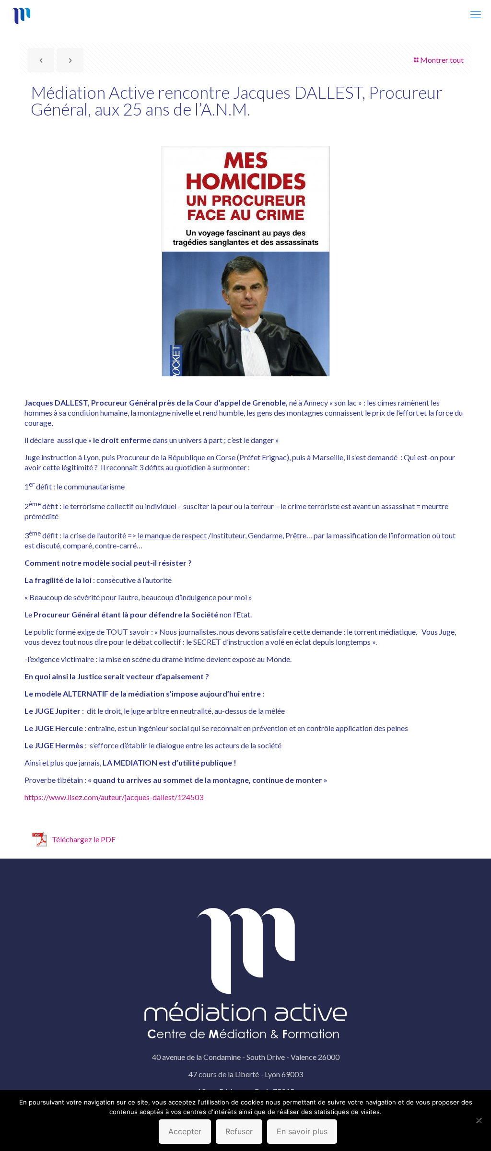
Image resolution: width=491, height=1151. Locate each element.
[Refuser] (479, 1120)
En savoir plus (302, 1131)
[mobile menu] (476, 14)
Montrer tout (442, 59)
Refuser (239, 1131)
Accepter (184, 1131)
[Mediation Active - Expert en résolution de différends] (21, 14)
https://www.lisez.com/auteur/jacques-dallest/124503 (113, 797)
